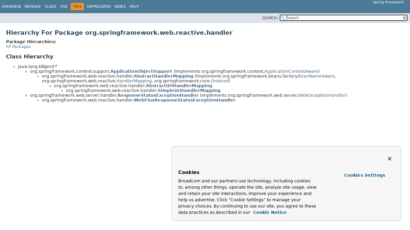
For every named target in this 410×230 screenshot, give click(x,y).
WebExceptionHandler (321, 95)
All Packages (18, 46)
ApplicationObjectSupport (141, 71)
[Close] (389, 158)
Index (120, 6)
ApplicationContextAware (291, 71)
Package (33, 6)
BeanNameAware (316, 76)
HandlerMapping (134, 80)
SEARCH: (270, 18)
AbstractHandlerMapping (163, 76)
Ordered (220, 80)
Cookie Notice (269, 212)
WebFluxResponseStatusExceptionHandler (185, 100)
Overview (11, 6)
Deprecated (99, 6)
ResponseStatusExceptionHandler (158, 95)
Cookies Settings (364, 175)
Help (134, 6)
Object (46, 66)
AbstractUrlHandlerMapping (179, 85)
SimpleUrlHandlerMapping (189, 90)
